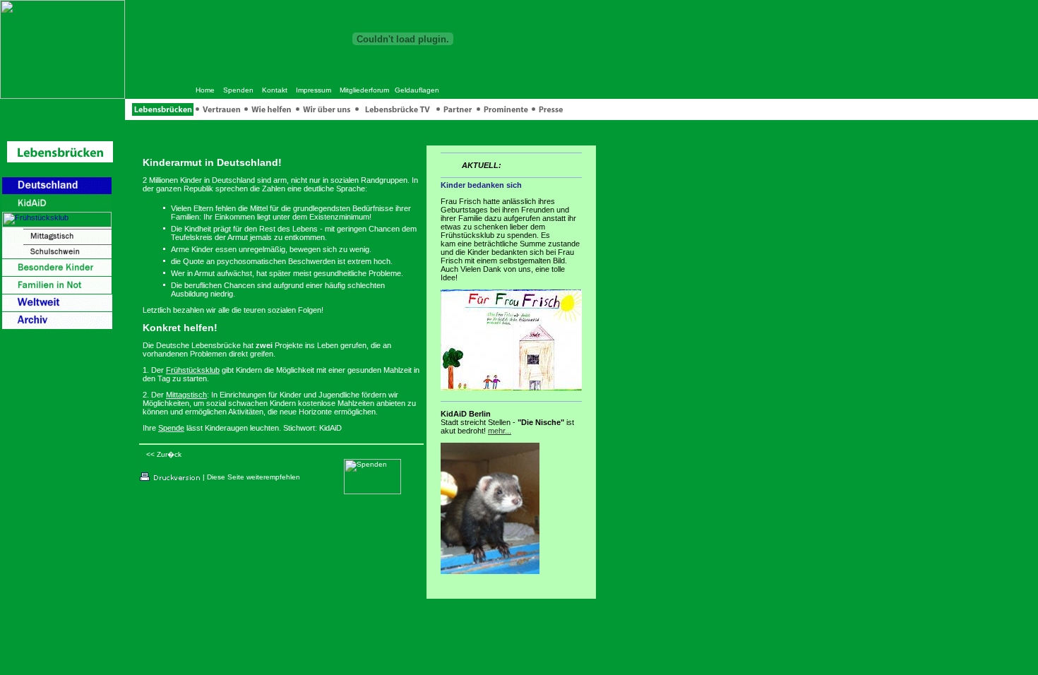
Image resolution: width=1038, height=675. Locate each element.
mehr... (499, 430)
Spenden (238, 90)
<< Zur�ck (163, 454)
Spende (171, 428)
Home (205, 90)
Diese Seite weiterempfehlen (253, 477)
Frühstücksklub (193, 370)
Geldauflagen (417, 90)
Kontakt (274, 90)
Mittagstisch (186, 394)
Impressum (313, 90)
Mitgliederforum (364, 90)
